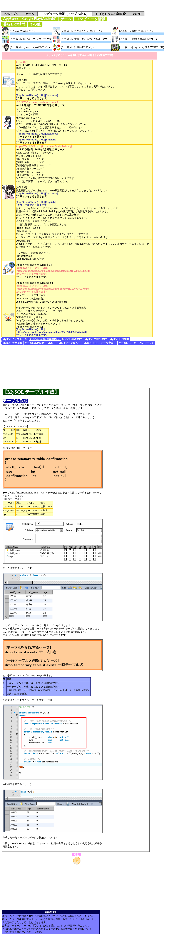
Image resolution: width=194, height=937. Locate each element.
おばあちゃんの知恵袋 (110, 13)
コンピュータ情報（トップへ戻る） (65, 13)
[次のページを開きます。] (76, 861)
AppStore (10, 18)
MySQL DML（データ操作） (64, 342)
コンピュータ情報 (90, 19)
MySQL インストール (15, 339)
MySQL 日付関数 (119, 339)
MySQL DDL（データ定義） (100, 342)
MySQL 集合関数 (72, 339)
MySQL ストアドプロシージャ (136, 342)
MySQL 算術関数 (35, 342)
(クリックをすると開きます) (32, 98)
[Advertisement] (97, 366)
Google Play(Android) (39, 18)
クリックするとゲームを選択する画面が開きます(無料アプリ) (79, 55)
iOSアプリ (11, 13)
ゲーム (29, 13)
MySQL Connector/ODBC (44, 338)
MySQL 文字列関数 (96, 339)
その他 (136, 13)
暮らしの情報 (14, 24)
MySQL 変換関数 (12, 342)
